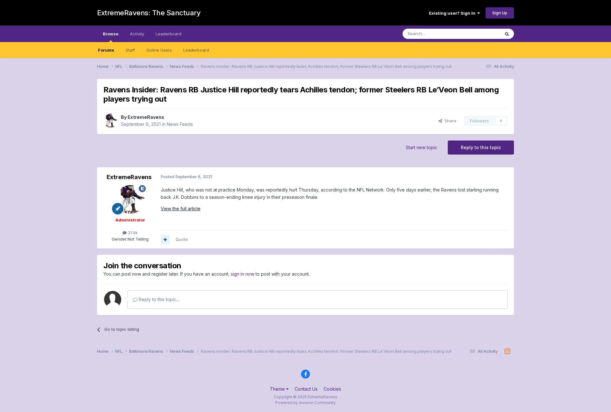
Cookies (332, 389)
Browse (110, 33)
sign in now (242, 274)
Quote (182, 239)
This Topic (481, 33)
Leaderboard (196, 50)
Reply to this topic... (158, 299)
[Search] (507, 34)
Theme (278, 389)
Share (449, 120)
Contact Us (306, 389)
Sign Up (499, 12)
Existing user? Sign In (453, 13)
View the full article (180, 208)
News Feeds (180, 124)
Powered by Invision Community (305, 402)
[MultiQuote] (165, 239)
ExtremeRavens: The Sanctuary (148, 13)
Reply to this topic (481, 147)
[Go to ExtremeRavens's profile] (110, 121)
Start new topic (421, 147)
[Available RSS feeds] (507, 351)
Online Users (159, 50)
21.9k (132, 232)
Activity (137, 33)
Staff (130, 50)
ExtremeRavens (146, 117)
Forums (106, 50)
